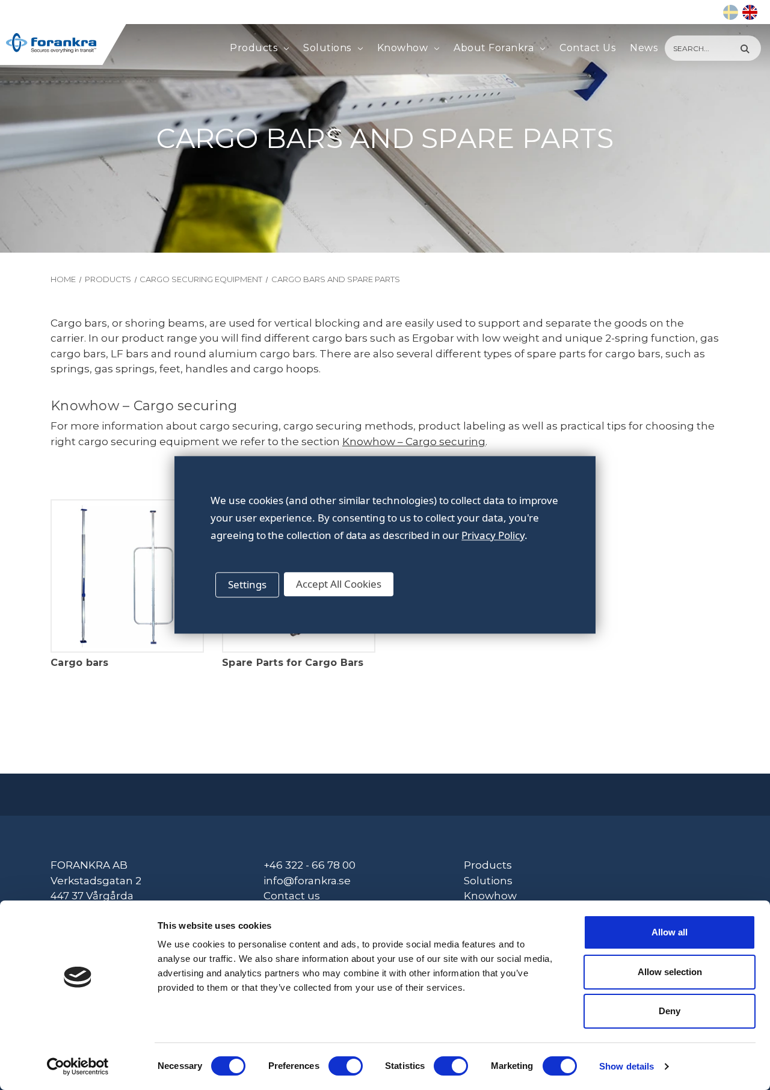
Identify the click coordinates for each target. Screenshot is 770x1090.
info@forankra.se (307, 881)
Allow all (669, 932)
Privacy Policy (492, 535)
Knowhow (402, 48)
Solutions (327, 48)
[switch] (345, 1066)
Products (253, 48)
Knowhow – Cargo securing (413, 442)
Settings (247, 584)
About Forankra (494, 48)
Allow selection (670, 972)
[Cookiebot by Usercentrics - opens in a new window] (78, 1067)
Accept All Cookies (338, 584)
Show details (626, 1066)
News (644, 48)
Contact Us (587, 48)
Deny (669, 1011)
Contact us (291, 896)
